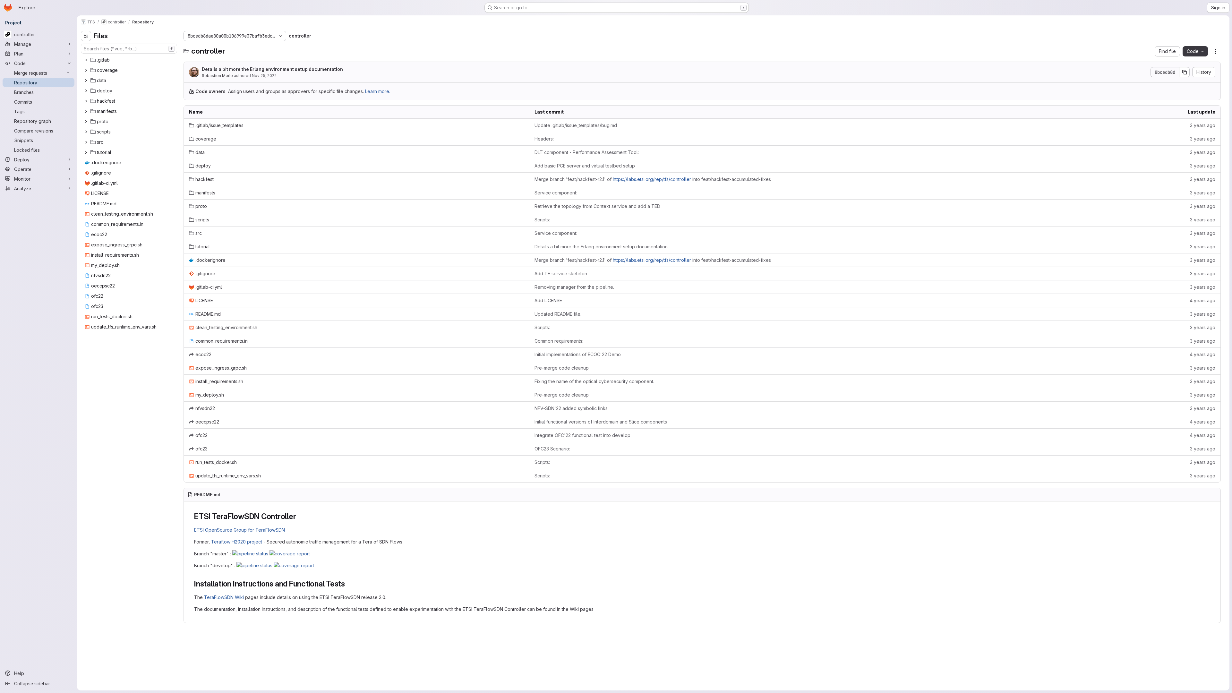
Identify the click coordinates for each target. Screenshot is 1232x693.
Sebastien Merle (217, 75)
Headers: (544, 138)
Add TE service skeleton (561, 273)
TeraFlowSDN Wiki (224, 597)
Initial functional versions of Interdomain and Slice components (601, 421)
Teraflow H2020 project (236, 541)
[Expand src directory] (86, 142)
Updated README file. (558, 314)
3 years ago (1202, 125)
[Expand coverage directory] (86, 70)
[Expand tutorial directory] (86, 152)
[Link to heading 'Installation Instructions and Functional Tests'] (349, 583)
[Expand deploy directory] (86, 91)
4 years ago (1202, 300)
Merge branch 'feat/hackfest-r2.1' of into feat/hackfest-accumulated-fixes (653, 179)
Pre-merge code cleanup (562, 368)
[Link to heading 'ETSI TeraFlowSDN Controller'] (300, 516)
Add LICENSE (548, 300)
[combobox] (129, 49)
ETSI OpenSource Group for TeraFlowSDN (239, 530)
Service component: (556, 192)
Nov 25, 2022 (264, 75)
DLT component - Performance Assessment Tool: (587, 152)
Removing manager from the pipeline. (574, 287)
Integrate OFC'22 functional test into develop (582, 435)
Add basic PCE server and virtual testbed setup (585, 165)
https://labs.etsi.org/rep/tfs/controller (652, 179)
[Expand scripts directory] (86, 132)
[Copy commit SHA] (1184, 72)
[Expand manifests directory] (86, 111)
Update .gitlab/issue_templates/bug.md (576, 125)
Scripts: (542, 219)
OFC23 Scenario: (552, 448)
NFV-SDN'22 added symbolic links (571, 408)
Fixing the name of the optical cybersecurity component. (594, 381)
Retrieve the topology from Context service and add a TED (597, 206)
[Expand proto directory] (86, 121)
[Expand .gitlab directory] (86, 60)
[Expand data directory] (86, 80)
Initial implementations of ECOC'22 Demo (578, 354)
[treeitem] (129, 60)
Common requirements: (559, 341)
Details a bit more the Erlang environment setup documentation (272, 69)
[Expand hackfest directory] (86, 101)
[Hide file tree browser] (86, 36)
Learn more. (377, 91)
